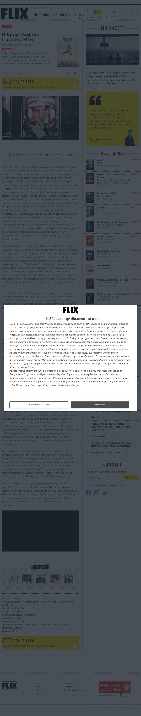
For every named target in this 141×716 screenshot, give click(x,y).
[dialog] (70, 358)
